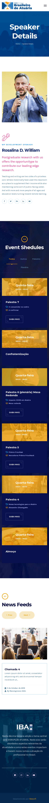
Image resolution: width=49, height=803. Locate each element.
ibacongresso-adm (18, 691)
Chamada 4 (12, 669)
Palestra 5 (12, 447)
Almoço (11, 551)
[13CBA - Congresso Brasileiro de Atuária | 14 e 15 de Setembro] (17, 5)
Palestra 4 (12, 499)
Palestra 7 (12, 302)
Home (18, 44)
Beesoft (32, 799)
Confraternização (17, 354)
